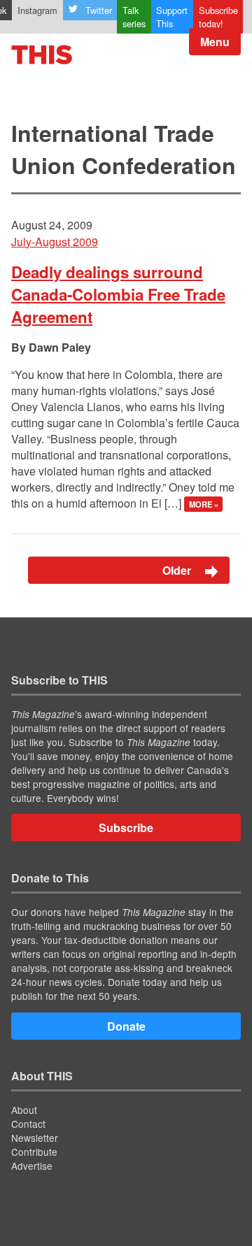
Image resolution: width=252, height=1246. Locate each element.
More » (203, 504)
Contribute (34, 1152)
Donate (126, 1026)
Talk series (134, 16)
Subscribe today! (218, 16)
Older (178, 570)
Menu (215, 42)
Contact (28, 1124)
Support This (172, 16)
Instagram (37, 10)
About (24, 1110)
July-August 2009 (54, 242)
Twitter (98, 10)
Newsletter (34, 1138)
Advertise (31, 1166)
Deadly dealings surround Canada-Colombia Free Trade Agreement (118, 294)
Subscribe (126, 827)
